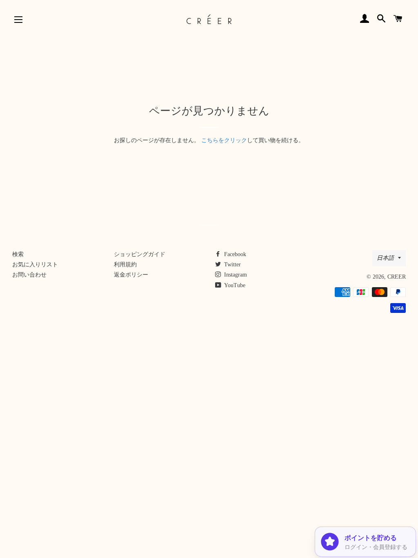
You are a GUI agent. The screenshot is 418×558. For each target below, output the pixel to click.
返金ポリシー (131, 275)
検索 (18, 254)
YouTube (234, 285)
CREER (396, 277)
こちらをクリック (224, 140)
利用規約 (125, 264)
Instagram (234, 275)
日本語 (385, 258)
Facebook (234, 254)
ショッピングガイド (139, 254)
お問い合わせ (29, 275)
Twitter (231, 264)
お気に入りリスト (35, 264)
